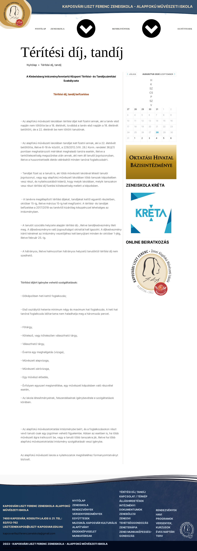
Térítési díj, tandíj (132, 492)
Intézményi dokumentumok (130, 507)
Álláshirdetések (131, 500)
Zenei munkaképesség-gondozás (135, 534)
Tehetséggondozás (133, 522)
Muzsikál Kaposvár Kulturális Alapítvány (94, 525)
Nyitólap (40, 29)
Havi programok (164, 516)
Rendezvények (121, 29)
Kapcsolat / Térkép (133, 496)
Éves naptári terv (165, 534)
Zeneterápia (128, 527)
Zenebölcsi (127, 513)
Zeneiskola (57, 29)
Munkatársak (82, 535)
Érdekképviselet (84, 531)
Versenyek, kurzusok (164, 525)
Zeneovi (125, 518)
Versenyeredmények (87, 513)
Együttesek (81, 518)
